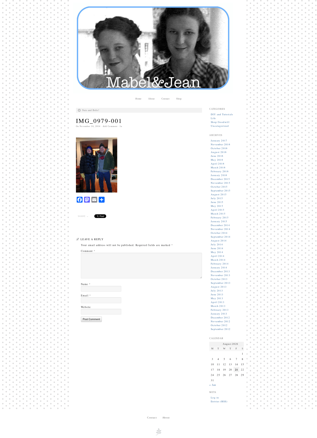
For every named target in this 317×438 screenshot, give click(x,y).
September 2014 (221, 236)
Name (85, 284)
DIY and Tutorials (222, 114)
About (151, 98)
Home (138, 98)
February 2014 (220, 263)
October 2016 (219, 148)
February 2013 (220, 309)
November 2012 (220, 321)
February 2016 (220, 171)
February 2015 (220, 217)
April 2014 (217, 256)
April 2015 (217, 209)
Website (86, 307)
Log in (215, 397)
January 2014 (219, 267)
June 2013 (217, 294)
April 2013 (217, 302)
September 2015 (221, 190)
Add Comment (110, 126)
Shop (179, 98)
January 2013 (219, 313)
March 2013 (218, 306)
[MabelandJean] (158, 48)
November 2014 (220, 229)
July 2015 (217, 198)
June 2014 (217, 248)
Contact (165, 98)
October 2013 (219, 279)
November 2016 (220, 144)
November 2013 (220, 275)
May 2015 (217, 206)
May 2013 (217, 298)
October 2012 (219, 325)
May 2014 (217, 252)
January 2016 (219, 175)
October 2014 (219, 232)
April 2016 (217, 163)
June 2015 (217, 202)
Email (86, 295)
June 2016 (217, 156)
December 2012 (220, 317)
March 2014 (218, 259)
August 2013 (219, 286)
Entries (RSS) (219, 401)
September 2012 (221, 329)
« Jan (212, 385)
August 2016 (219, 152)
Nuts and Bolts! (90, 110)
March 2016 (218, 167)
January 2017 (219, 140)
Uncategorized (220, 125)
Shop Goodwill (220, 122)
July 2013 (217, 290)
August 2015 (219, 194)
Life (213, 118)
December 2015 (220, 179)
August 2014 (219, 240)
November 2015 (220, 182)
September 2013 (221, 282)
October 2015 (219, 186)
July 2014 (217, 244)
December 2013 (220, 271)
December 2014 (220, 225)
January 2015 (219, 221)
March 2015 (218, 213)
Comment (88, 251)
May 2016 (217, 159)
